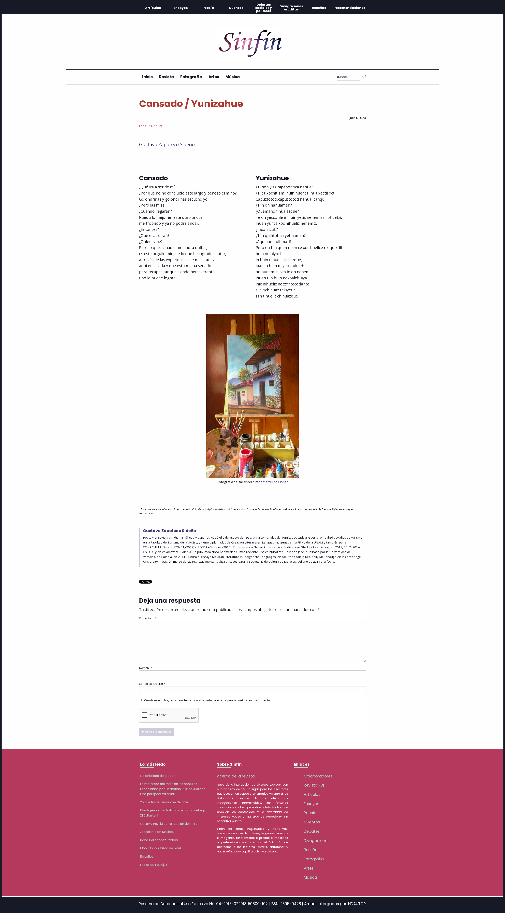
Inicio (147, 77)
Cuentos (236, 8)
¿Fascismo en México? (157, 832)
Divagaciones (316, 840)
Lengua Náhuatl (151, 126)
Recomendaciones (349, 8)
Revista (166, 77)
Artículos (153, 8)
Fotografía (191, 77)
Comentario (148, 618)
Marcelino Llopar (275, 482)
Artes (214, 77)
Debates (312, 831)
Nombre (145, 668)
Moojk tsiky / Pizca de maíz (160, 848)
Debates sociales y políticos (263, 7)
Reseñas (319, 8)
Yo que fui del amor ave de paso (164, 802)
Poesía (208, 8)
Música (232, 77)
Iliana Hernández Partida (159, 840)
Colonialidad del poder (157, 776)
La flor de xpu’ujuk (153, 864)
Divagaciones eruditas (291, 8)
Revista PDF (314, 785)
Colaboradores (318, 776)
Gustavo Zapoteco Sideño (167, 144)
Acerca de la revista (236, 776)
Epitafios (146, 856)
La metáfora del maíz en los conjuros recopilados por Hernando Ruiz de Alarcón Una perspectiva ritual (172, 789)
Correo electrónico (152, 684)
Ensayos (181, 8)
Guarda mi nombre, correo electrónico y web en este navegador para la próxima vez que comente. (207, 700)
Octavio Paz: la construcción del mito (168, 823)
